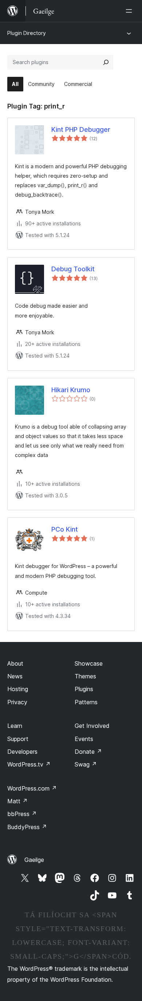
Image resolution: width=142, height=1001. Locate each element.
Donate (88, 751)
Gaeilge (34, 859)
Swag (86, 764)
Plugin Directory (26, 33)
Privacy (17, 702)
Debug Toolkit (73, 269)
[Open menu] (130, 11)
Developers (22, 751)
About (15, 663)
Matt (17, 801)
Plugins (84, 689)
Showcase (89, 663)
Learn (14, 725)
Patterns (86, 702)
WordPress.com (32, 788)
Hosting (17, 689)
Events (84, 738)
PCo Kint (64, 529)
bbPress (22, 813)
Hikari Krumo (70, 390)
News (15, 676)
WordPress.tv (29, 764)
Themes (85, 676)
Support (17, 738)
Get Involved (92, 725)
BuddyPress (27, 827)
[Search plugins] (106, 62)
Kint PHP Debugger (80, 129)
